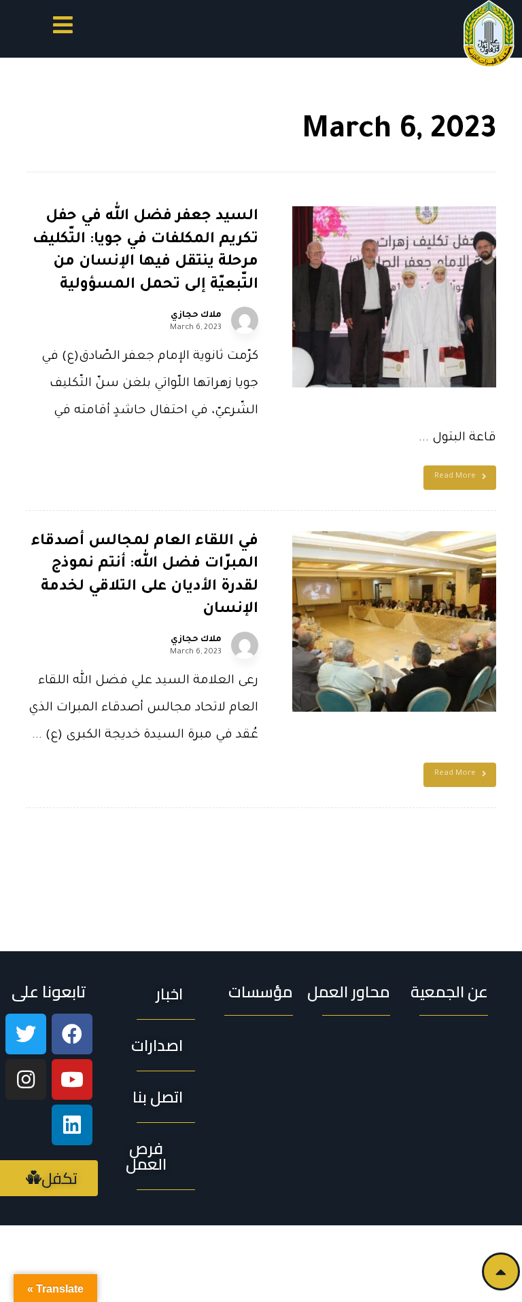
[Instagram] (25, 1079)
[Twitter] (25, 1034)
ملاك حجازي (196, 315)
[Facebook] (72, 1034)
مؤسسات (260, 991)
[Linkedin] (72, 1125)
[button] (63, 27)
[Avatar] (244, 320)
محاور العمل (348, 991)
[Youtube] (72, 1079)
